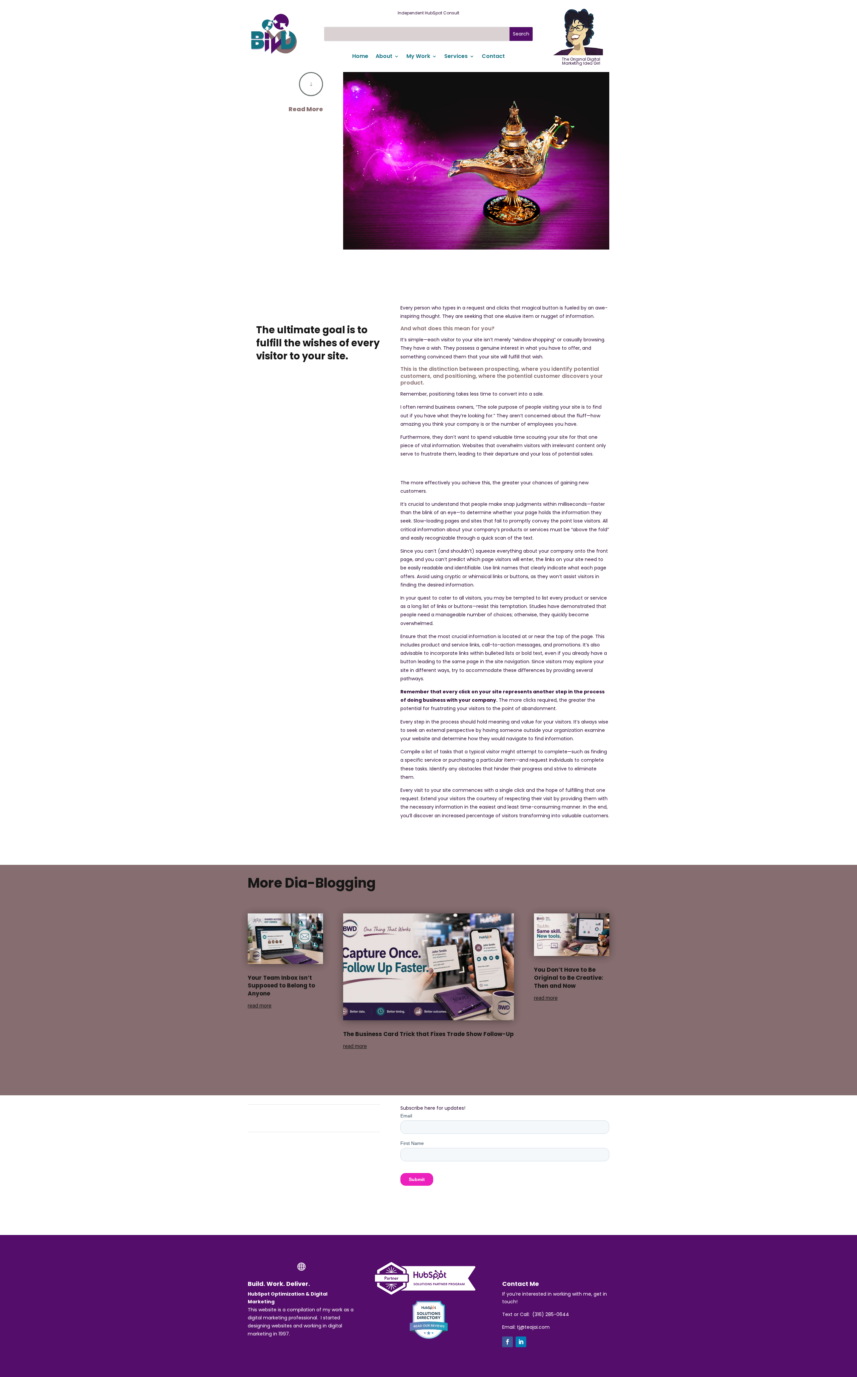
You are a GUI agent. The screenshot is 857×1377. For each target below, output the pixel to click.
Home (360, 57)
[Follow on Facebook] (507, 1341)
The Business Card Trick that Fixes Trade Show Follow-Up (428, 1034)
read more (259, 1006)
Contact (493, 57)
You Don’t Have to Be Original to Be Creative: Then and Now (568, 978)
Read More (306, 109)
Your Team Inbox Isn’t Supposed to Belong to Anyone (281, 986)
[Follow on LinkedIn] (521, 1341)
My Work (418, 57)
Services (456, 57)
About (384, 57)
